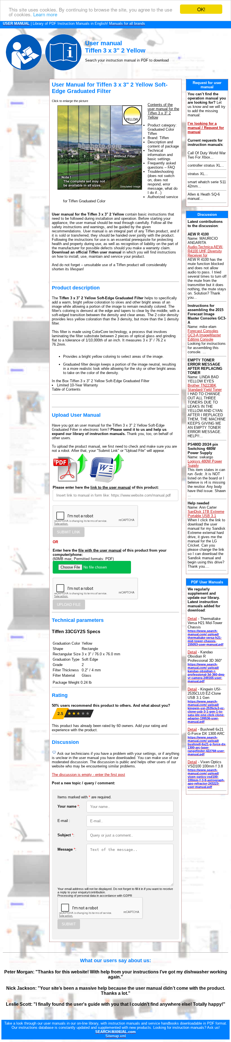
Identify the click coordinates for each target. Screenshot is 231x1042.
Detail (192, 619)
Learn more (45, 14)
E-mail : (63, 821)
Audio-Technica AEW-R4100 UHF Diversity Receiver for (205, 251)
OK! (201, 9)
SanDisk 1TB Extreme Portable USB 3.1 (206, 513)
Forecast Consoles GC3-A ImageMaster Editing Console (204, 335)
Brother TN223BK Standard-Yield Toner (205, 387)
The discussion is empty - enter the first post (88, 775)
